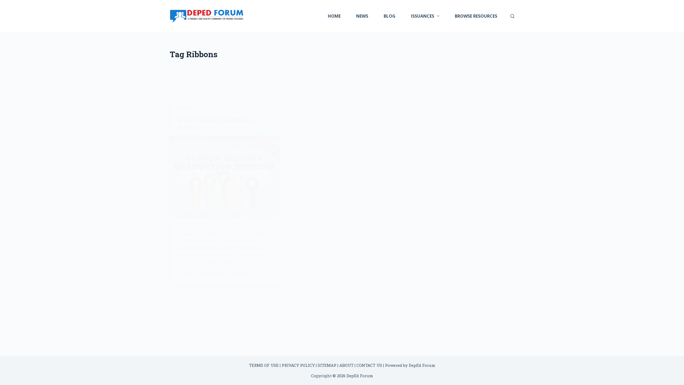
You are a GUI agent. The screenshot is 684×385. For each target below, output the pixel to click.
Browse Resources (476, 16)
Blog (389, 16)
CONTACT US (369, 365)
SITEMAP (327, 365)
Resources (188, 108)
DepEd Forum (422, 365)
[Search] (512, 16)
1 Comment (242, 273)
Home (334, 16)
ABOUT (346, 365)
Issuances (422, 16)
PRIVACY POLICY (298, 365)
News (362, 16)
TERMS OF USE (264, 365)
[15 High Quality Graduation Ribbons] (224, 177)
